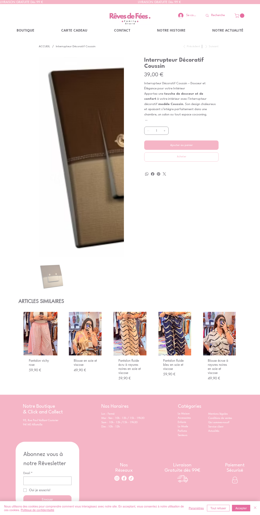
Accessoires (184, 364)
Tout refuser (218, 508)
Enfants (182, 368)
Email (27, 419)
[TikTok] (131, 424)
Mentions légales (218, 360)
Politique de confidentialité (37, 510)
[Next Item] (118, 99)
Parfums (182, 377)
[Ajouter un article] (164, 131)
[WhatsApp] (146, 173)
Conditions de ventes (220, 364)
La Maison (184, 360)
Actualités (213, 377)
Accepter (241, 508)
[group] (130, 298)
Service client (216, 373)
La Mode (183, 373)
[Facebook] (152, 173)
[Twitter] (164, 173)
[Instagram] (116, 424)
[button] (240, 15)
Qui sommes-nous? (219, 368)
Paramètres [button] (196, 508)
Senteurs (182, 381)
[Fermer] (255, 508)
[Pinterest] (158, 173)
